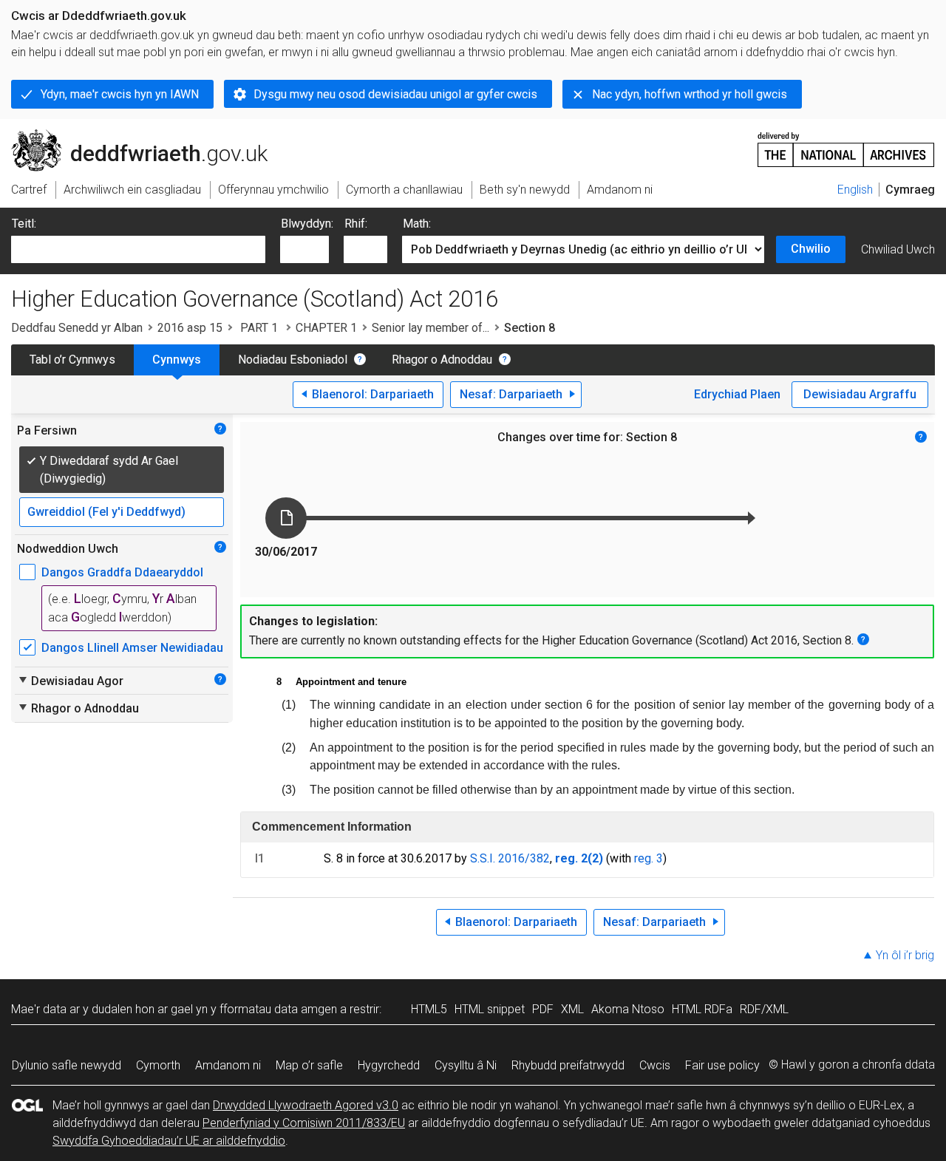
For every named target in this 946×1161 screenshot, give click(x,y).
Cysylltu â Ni (466, 1065)
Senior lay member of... (430, 328)
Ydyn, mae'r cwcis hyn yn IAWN (120, 94)
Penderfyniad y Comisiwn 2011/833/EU (304, 1123)
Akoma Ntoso (627, 1009)
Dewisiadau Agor (70, 680)
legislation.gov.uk (133, 135)
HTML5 (429, 1009)
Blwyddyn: (307, 224)
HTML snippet (490, 1009)
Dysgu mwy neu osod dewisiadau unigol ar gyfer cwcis (395, 94)
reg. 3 (648, 858)
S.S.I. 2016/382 (510, 858)
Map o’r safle (309, 1065)
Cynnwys (176, 360)
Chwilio (811, 249)
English (855, 190)
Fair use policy (722, 1065)
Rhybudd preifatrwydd (568, 1065)
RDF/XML (764, 1009)
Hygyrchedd (389, 1065)
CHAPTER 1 (326, 328)
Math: (417, 224)
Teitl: (24, 224)
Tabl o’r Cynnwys (72, 360)
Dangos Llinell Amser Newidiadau (132, 648)
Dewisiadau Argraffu (859, 394)
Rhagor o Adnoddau (442, 360)
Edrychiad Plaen (737, 394)
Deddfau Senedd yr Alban (77, 328)
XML (572, 1009)
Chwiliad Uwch (898, 249)
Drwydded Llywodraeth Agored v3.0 (305, 1105)
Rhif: (355, 224)
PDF (543, 1009)
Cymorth (158, 1065)
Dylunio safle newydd (66, 1065)
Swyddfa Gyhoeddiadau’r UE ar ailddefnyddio (168, 1141)
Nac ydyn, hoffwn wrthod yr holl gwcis (689, 94)
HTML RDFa (702, 1009)
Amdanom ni (228, 1065)
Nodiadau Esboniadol (292, 360)
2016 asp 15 (189, 328)
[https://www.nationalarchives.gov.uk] (846, 143)
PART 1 (259, 328)
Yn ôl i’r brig (905, 955)
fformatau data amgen (278, 1009)
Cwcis (654, 1065)
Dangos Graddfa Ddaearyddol (122, 572)
